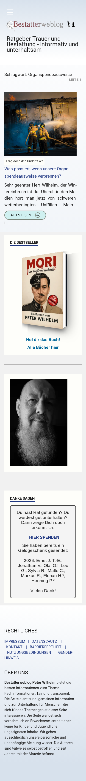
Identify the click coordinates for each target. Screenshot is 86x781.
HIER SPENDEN (44, 537)
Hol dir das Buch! (43, 339)
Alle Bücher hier (43, 347)
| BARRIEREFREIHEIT (42, 647)
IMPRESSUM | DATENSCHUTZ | (34, 641)
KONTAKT (13, 647)
